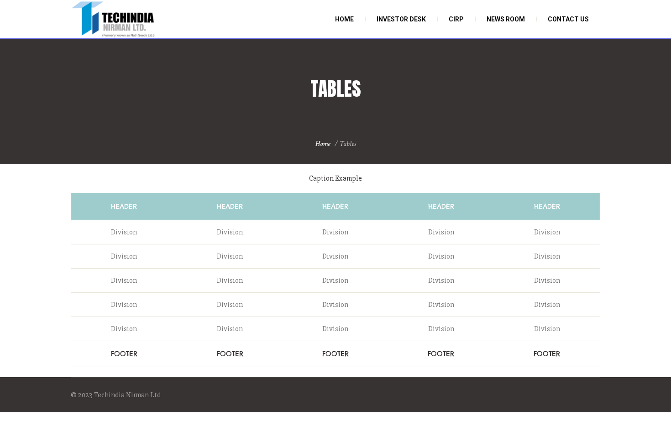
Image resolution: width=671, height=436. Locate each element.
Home (322, 144)
